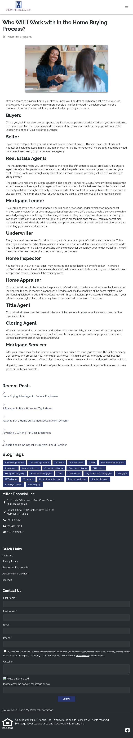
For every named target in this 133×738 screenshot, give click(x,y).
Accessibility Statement (15, 573)
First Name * (10, 598)
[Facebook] (128, 730)
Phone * (7, 638)
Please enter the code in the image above (26, 684)
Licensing (7, 555)
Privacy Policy (10, 561)
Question (8, 661)
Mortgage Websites (26, 723)
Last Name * (10, 611)
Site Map (7, 579)
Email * (7, 624)
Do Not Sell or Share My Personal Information (27, 710)
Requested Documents (15, 567)
